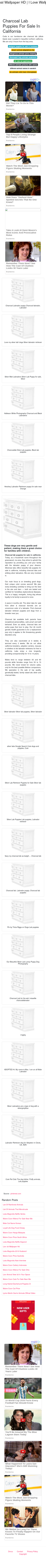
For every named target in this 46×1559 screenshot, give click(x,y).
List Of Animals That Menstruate (15, 1209)
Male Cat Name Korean (12, 1223)
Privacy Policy (32, 1551)
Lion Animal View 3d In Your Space (16, 1274)
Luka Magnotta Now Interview (14, 1260)
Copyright (23, 1554)
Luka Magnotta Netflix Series (14, 1214)
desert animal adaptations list (23, 50)
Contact (20, 1551)
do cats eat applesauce (23, 61)
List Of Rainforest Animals (13, 1204)
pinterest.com (16, 1193)
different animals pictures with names (23, 65)
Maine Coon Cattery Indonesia (15, 1265)
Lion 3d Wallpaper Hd (11, 1246)
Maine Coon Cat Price (11, 1288)
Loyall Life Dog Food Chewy (14, 1228)
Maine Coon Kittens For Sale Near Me (18, 1218)
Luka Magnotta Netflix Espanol (15, 1242)
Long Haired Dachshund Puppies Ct (17, 1284)
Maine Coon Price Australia (13, 1256)
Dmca (10, 1551)
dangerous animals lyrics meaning (23, 53)
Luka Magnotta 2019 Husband (14, 1251)
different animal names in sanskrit (23, 68)
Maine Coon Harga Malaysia (14, 1232)
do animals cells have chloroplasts (23, 72)
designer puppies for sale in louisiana (23, 46)
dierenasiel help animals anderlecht (23, 57)
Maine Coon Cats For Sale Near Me (17, 1279)
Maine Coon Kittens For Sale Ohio (16, 1270)
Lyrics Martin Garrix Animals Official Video (19, 1293)
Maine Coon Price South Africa (15, 1237)
